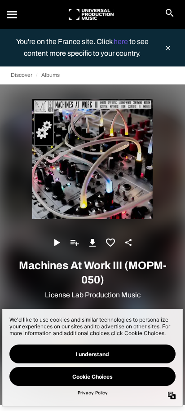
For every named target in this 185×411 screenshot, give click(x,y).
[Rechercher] (12, 14)
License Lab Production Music (93, 295)
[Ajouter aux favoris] (110, 242)
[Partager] (128, 242)
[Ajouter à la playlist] (74, 242)
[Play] (56, 242)
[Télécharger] (92, 242)
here (121, 41)
